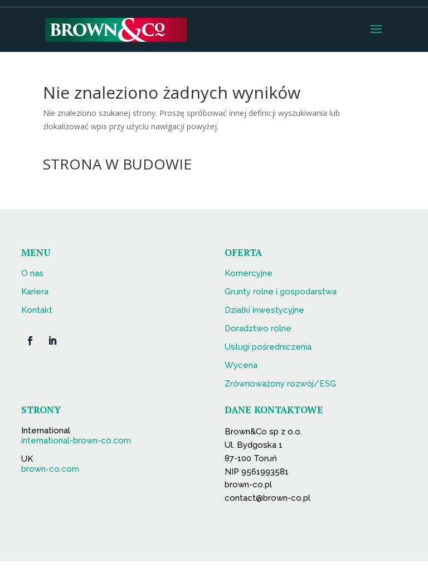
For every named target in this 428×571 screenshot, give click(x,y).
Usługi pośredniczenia (268, 347)
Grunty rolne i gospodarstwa (281, 292)
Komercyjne (249, 273)
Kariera (34, 292)
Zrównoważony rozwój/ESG (280, 384)
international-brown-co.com (76, 440)
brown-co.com (50, 469)
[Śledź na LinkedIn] (52, 341)
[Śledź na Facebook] (30, 341)
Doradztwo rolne (258, 328)
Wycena (241, 365)
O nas (32, 273)
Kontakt (36, 310)
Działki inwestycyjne (264, 310)
